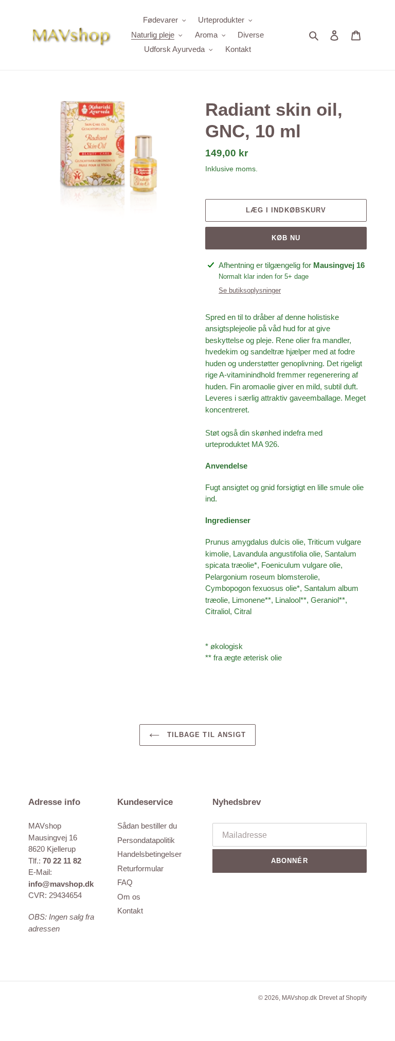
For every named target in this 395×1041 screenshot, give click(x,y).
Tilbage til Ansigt (205, 735)
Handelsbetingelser (149, 854)
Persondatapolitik (146, 840)
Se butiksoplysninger (250, 290)
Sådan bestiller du (147, 825)
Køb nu (286, 238)
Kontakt (130, 910)
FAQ (125, 882)
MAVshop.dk (299, 997)
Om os (128, 896)
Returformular (140, 868)
